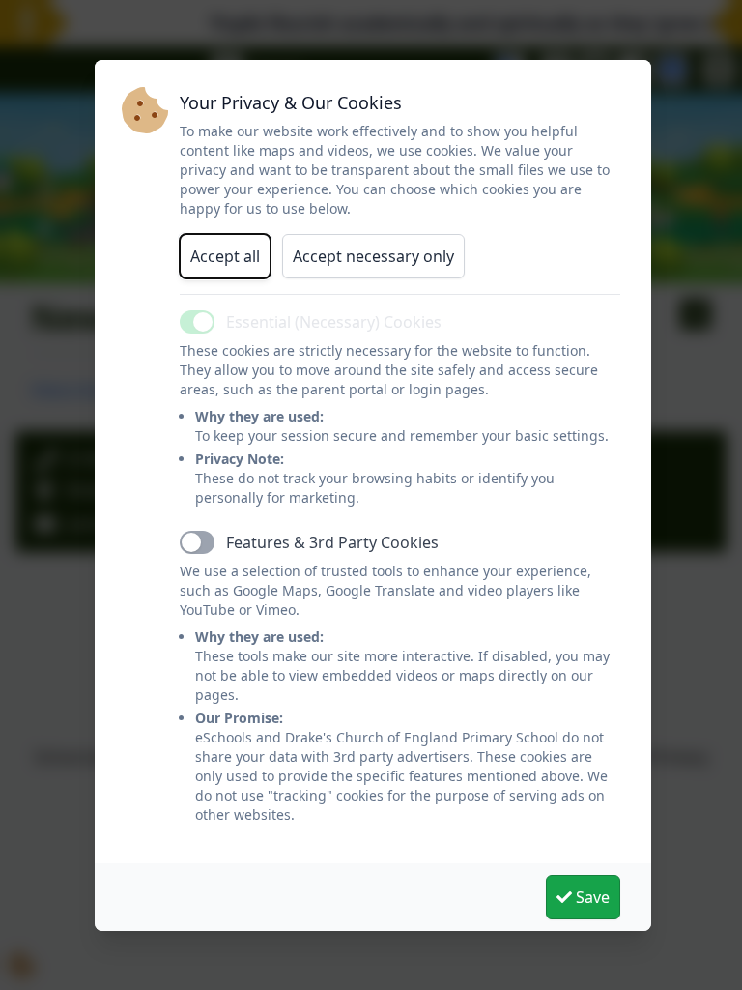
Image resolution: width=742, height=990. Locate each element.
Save (591, 897)
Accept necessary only (373, 256)
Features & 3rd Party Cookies (332, 542)
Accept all (225, 256)
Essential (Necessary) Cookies (334, 322)
